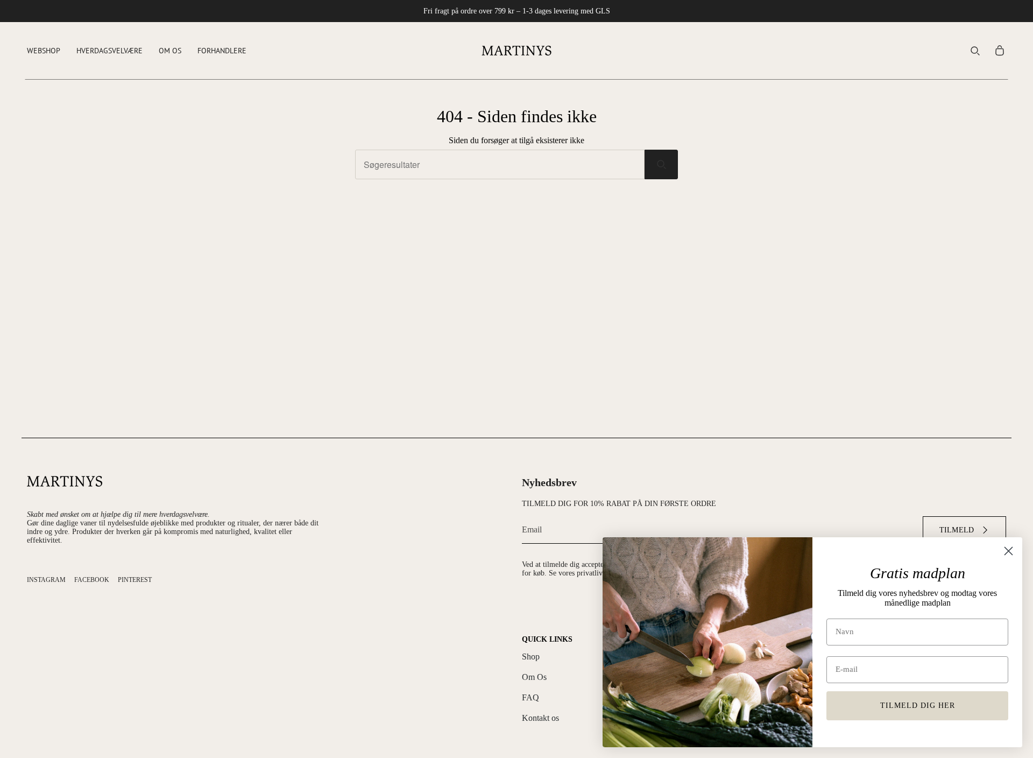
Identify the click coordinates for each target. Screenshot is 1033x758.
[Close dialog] (1008, 551)
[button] (43, 50)
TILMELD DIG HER (917, 705)
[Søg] (661, 164)
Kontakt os (540, 717)
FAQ (530, 697)
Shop (531, 656)
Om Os (534, 677)
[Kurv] (999, 50)
